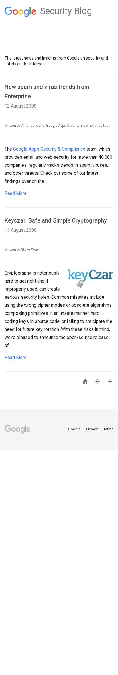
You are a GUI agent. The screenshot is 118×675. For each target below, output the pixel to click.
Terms (108, 429)
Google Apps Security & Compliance (49, 149)
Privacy (92, 429)
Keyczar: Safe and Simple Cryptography (56, 220)
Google (74, 429)
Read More (16, 193)
